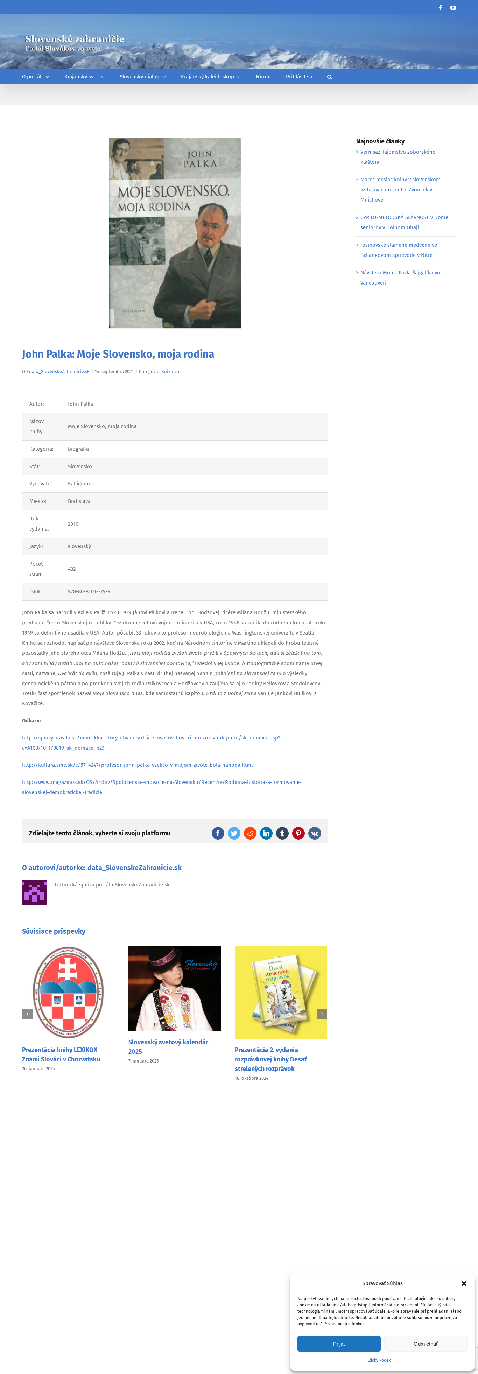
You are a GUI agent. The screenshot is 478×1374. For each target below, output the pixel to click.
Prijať (339, 1344)
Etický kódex (379, 1360)
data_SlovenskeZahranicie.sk (59, 371)
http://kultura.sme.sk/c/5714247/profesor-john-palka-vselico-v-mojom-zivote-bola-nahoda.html (137, 765)
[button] (464, 1283)
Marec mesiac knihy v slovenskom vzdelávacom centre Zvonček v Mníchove (400, 189)
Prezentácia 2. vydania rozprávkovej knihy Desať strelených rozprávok (271, 1059)
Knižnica (170, 371)
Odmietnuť (426, 1344)
